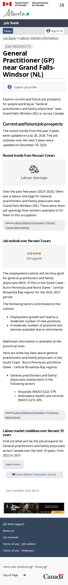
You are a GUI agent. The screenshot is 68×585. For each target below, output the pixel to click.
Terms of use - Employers (18, 550)
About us (8, 530)
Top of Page (11, 575)
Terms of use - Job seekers (19, 544)
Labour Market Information (29, 223)
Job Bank (11, 23)
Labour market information (38, 38)
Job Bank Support (13, 524)
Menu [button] (8, 31)
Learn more (13, 464)
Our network (10, 537)
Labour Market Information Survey (35, 474)
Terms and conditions (17, 567)
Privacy (40, 567)
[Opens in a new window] (34, 508)
